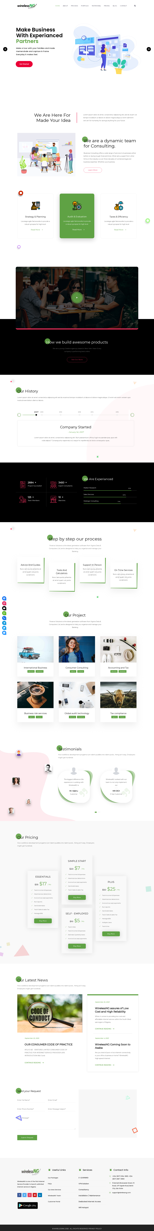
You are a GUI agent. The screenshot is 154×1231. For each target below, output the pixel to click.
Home (57, 6)
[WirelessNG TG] (4, 623)
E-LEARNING (83, 1178)
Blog (115, 6)
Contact (123, 6)
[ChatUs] (4, 633)
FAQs (50, 1184)
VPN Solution (84, 1183)
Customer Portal (54, 1202)
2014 (92, 412)
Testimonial (96, 6)
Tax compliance (118, 713)
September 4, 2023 (102, 1038)
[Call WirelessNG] (4, 618)
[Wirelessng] (27, 6)
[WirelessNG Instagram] (4, 603)
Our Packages (53, 1178)
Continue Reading (33, 1063)
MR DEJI (73, 791)
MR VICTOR (116, 791)
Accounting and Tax (118, 667)
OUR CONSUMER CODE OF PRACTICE (48, 1044)
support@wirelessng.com (121, 1193)
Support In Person (92, 565)
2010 (41, 412)
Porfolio (85, 6)
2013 (79, 412)
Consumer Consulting (77, 667)
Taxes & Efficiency (118, 216)
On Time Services (123, 570)
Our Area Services (54, 1190)
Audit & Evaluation (77, 216)
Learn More (92, 170)
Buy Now (43, 921)
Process (74, 6)
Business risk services (35, 713)
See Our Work (77, 360)
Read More (35, 230)
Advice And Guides (30, 565)
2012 (60, 412)
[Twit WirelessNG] (4, 628)
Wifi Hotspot (84, 1207)
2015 (117, 412)
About (65, 6)
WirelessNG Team (54, 1196)
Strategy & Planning (35, 216)
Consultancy (84, 1189)
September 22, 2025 (32, 1038)
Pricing (107, 6)
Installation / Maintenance (89, 1195)
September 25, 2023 (102, 1002)
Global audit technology (77, 713)
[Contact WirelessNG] (4, 608)
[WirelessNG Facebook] (4, 598)
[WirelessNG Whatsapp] (4, 613)
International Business (35, 667)
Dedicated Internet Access (90, 1201)
